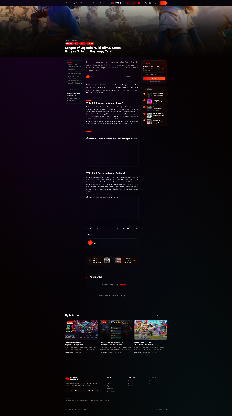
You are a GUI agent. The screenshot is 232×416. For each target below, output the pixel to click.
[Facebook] (84, 390)
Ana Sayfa (68, 40)
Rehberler (82, 3)
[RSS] (97, 390)
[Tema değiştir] (150, 3)
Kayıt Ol (163, 3)
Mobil (82, 43)
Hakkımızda (152, 381)
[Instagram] (71, 390)
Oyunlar (75, 3)
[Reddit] (93, 390)
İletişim (151, 383)
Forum (102, 3)
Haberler (68, 3)
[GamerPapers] (116, 3)
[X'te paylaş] (123, 229)
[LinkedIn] (89, 390)
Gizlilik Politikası (69, 400)
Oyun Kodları (111, 391)
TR (139, 3)
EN (142, 3)
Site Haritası (159, 409)
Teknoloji (95, 3)
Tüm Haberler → (162, 316)
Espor (89, 3)
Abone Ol (155, 78)
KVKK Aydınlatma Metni (82, 400)
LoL (76, 43)
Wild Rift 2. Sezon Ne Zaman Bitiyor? (73, 94)
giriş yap (123, 285)
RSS (166, 409)
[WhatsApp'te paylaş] (132, 229)
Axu (95, 243)
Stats (131, 3)
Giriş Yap (156, 3)
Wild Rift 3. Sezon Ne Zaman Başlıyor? (73, 99)
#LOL (88, 234)
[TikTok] (80, 390)
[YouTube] (76, 390)
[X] (67, 390)
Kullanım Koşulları (104, 400)
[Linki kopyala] (136, 229)
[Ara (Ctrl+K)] (146, 3)
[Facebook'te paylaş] (128, 229)
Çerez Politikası (94, 400)
